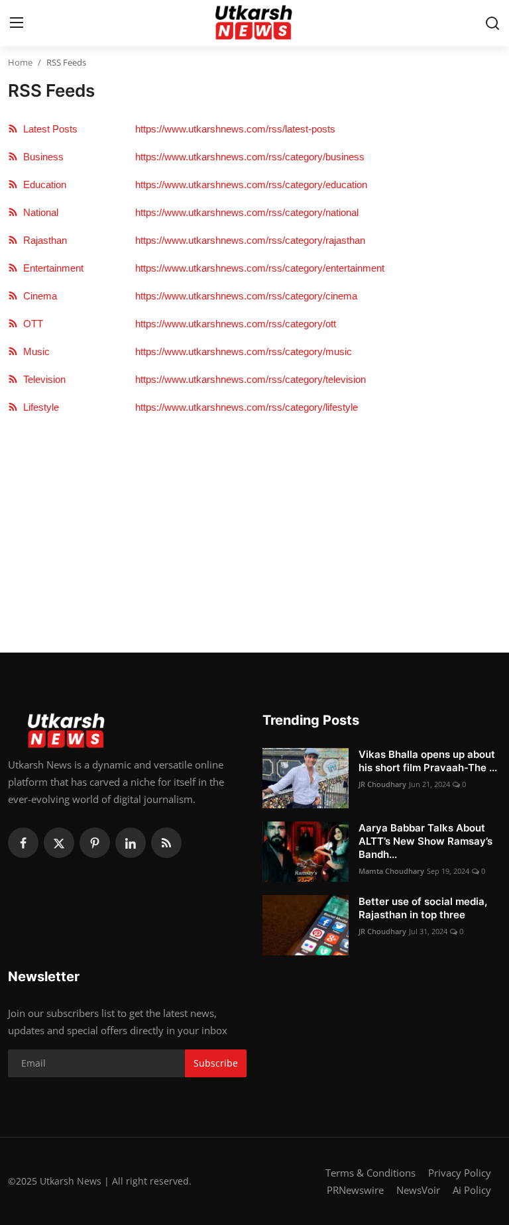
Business (41, 156)
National (38, 212)
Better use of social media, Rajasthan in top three (423, 908)
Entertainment (51, 268)
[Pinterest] (95, 842)
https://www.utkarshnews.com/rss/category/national (247, 212)
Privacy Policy (459, 1172)
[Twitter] (59, 842)
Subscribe (216, 1063)
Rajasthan (42, 240)
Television (42, 379)
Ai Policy (472, 1190)
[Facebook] (23, 842)
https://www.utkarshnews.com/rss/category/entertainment (259, 268)
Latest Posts (48, 128)
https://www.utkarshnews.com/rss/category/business (250, 156)
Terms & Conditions (370, 1172)
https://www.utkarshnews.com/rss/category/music (243, 351)
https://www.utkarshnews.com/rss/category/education (251, 184)
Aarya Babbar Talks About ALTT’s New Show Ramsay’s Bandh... (425, 841)
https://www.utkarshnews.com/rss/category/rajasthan (250, 240)
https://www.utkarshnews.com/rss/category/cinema (246, 295)
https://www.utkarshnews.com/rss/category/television (250, 379)
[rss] (166, 842)
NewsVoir (418, 1190)
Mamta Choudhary (391, 871)
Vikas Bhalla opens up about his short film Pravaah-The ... (428, 761)
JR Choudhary (382, 784)
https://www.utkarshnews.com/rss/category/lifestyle (246, 407)
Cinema (37, 295)
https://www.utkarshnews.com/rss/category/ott (235, 323)
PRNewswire (355, 1190)
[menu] (16, 23)
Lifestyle (38, 407)
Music (34, 351)
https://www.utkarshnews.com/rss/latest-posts (235, 128)
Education (42, 184)
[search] (492, 23)
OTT (30, 323)
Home (20, 62)
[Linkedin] (130, 842)
